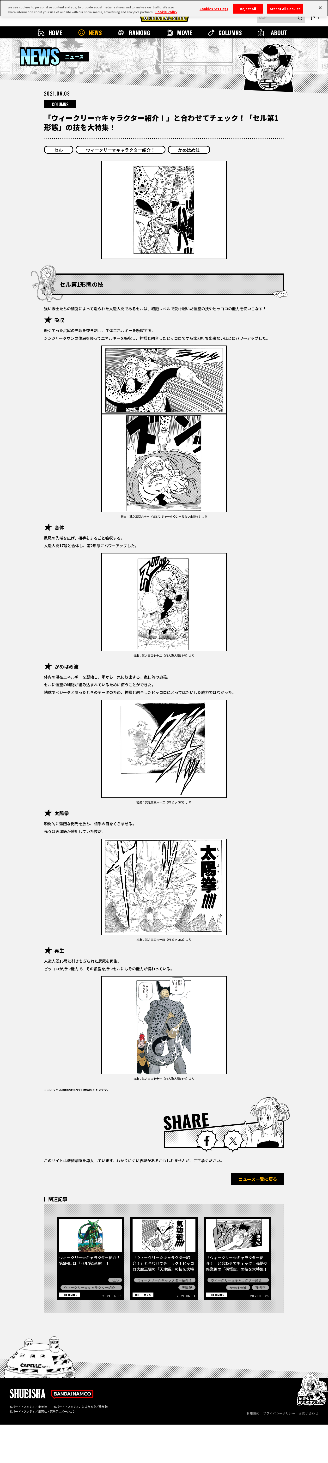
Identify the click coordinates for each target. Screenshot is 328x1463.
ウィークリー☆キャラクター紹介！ (120, 149)
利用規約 (253, 1413)
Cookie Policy (166, 12)
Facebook (207, 1141)
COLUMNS (230, 32)
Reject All (248, 8)
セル (58, 149)
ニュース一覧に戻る (257, 1179)
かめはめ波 (189, 149)
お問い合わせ (308, 1413)
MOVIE (184, 32)
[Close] (320, 7)
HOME (55, 32)
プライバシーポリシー (279, 1413)
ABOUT (279, 32)
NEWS (95, 32)
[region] (164, 8)
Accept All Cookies (285, 8)
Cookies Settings (214, 8)
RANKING (139, 32)
